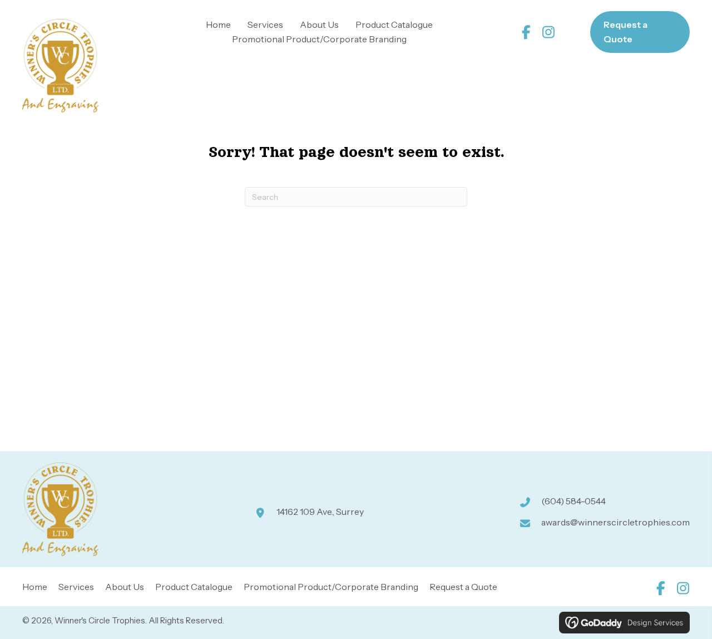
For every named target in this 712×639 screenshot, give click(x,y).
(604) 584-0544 (573, 501)
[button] (526, 32)
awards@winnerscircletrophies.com (615, 522)
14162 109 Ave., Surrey (320, 511)
